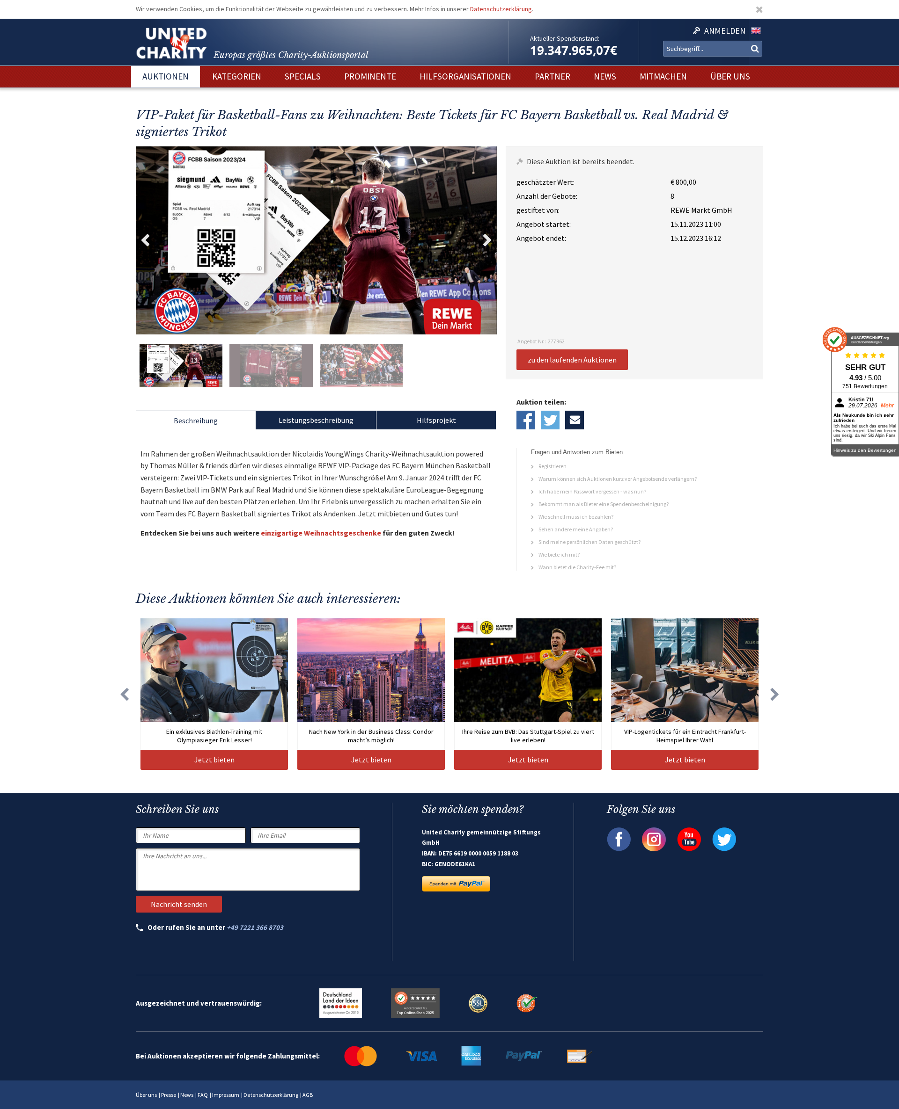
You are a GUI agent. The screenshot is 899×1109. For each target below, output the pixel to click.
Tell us (574, 420)
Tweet (550, 420)
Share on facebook (525, 420)
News (186, 1094)
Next (487, 240)
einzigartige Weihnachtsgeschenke (321, 532)
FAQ (203, 1094)
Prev (145, 240)
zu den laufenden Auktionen (572, 359)
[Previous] (124, 694)
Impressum (225, 1094)
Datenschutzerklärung (501, 9)
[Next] (775, 694)
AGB (307, 1094)
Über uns (146, 1094)
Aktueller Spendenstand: (564, 38)
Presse (168, 1094)
